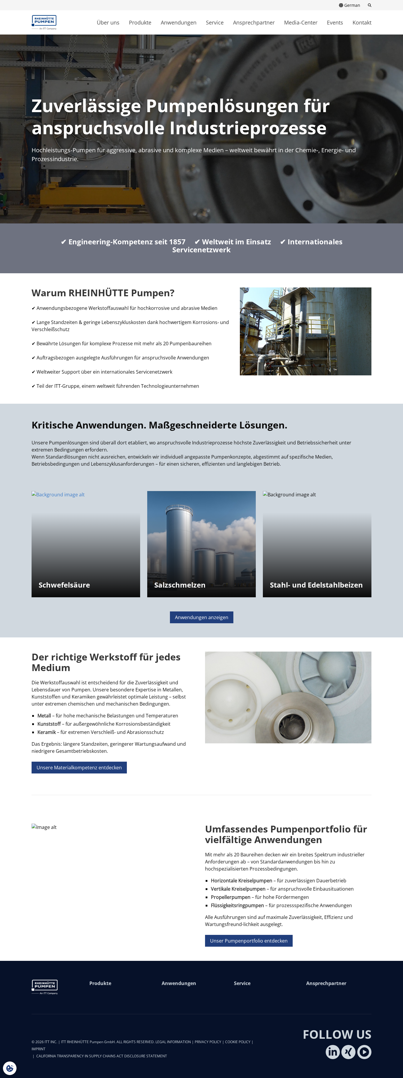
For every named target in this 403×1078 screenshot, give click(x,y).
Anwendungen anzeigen (201, 617)
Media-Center (300, 22)
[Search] (367, 5)
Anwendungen (178, 22)
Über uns (108, 22)
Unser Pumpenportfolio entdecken (249, 941)
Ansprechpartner (254, 22)
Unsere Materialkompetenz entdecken (79, 767)
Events (335, 22)
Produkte (140, 22)
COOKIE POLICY (237, 1041)
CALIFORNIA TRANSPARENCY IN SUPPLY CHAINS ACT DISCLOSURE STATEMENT (101, 1056)
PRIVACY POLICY (208, 1041)
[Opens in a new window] (333, 1052)
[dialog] (10, 1068)
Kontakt (362, 22)
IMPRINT (38, 1048)
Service (215, 22)
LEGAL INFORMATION (173, 1041)
